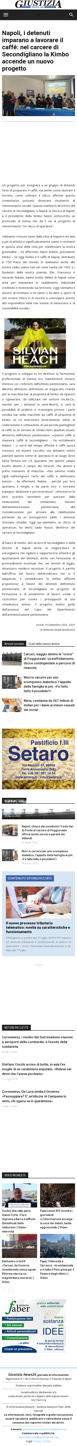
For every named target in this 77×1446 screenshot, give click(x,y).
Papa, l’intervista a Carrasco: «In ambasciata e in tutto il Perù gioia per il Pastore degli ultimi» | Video (57, 1269)
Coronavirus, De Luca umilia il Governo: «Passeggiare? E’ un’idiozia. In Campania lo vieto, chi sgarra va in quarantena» (34, 1096)
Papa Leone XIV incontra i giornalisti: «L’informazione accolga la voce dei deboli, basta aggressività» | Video (56, 1219)
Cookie (47, 1441)
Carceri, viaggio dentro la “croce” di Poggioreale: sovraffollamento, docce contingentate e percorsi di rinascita (35, 806)
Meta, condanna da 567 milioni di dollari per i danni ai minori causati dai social (49, 705)
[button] (71, 14)
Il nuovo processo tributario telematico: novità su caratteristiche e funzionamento (38, 927)
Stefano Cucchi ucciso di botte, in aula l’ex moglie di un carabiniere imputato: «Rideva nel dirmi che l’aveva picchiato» (36, 1069)
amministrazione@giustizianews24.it (38, 1437)
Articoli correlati (14, 643)
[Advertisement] (38, 150)
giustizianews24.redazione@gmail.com (44, 1429)
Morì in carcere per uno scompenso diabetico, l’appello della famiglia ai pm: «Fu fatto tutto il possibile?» (47, 855)
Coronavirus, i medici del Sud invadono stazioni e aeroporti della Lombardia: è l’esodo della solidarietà (37, 1042)
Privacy (37, 1441)
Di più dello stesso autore (44, 643)
